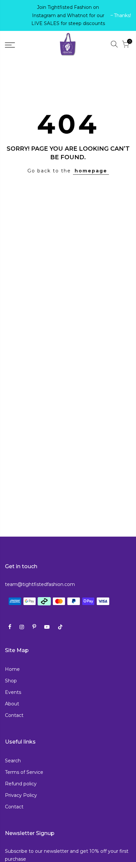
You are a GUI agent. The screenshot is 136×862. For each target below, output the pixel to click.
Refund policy (21, 784)
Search (13, 761)
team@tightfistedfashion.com (40, 584)
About (12, 704)
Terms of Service (24, 772)
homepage (91, 171)
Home (12, 669)
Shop (11, 681)
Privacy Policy (21, 795)
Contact (14, 715)
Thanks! (16, 15)
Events (13, 692)
